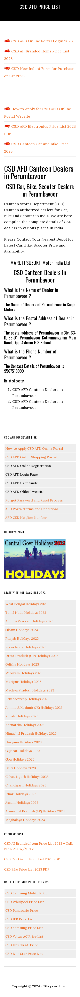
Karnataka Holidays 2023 (25, 725)
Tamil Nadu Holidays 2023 (25, 612)
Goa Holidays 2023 (19, 759)
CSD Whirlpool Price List (24, 902)
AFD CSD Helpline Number (26, 517)
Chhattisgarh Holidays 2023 (27, 777)
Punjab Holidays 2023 (22, 638)
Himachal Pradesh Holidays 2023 (31, 733)
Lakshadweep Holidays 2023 (27, 699)
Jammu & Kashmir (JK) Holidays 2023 (34, 707)
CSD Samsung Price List (24, 928)
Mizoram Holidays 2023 (23, 673)
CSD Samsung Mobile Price (26, 893)
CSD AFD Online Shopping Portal (31, 457)
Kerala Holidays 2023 (21, 716)
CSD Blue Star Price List (24, 954)
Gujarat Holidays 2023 (22, 751)
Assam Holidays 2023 (21, 802)
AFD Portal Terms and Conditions (31, 509)
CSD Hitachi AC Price (21, 945)
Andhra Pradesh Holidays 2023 (29, 621)
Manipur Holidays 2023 (23, 682)
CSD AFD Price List (40, 6)
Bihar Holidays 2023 (20, 794)
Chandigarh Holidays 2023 (25, 785)
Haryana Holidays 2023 (23, 742)
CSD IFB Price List (19, 919)
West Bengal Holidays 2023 (26, 604)
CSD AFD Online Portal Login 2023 (41, 41)
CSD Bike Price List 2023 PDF (26, 869)
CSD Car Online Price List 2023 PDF (32, 859)
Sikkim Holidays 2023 (21, 630)
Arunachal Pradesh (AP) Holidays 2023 (35, 811)
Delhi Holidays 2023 (20, 768)
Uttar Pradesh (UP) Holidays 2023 (31, 656)
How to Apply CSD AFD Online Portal (34, 448)
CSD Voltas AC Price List (24, 936)
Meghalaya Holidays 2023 (25, 820)
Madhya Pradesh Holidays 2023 (29, 690)
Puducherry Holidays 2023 (25, 647)
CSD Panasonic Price (21, 910)
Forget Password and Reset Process (34, 500)
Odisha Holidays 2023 (22, 664)
